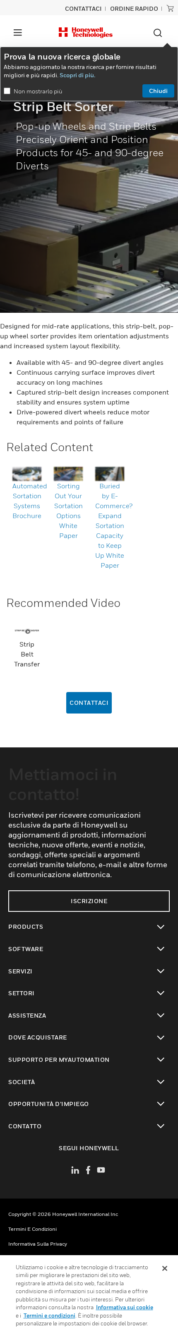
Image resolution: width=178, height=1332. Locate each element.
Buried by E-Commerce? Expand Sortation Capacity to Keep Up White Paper (113, 525)
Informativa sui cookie (124, 1307)
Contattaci (89, 702)
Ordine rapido (134, 8)
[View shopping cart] (170, 8)
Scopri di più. (77, 74)
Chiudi (158, 90)
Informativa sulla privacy (37, 1244)
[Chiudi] (165, 1268)
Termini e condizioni (32, 1229)
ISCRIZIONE (89, 900)
